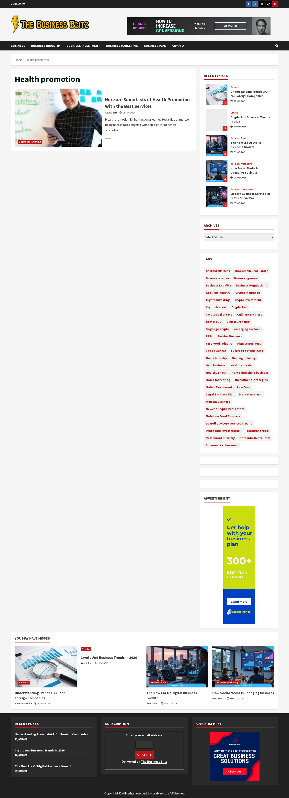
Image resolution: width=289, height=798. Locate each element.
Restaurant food (257, 431)
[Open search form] (276, 45)
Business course (217, 278)
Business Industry (46, 46)
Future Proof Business (247, 351)
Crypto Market (216, 307)
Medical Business (218, 402)
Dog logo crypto (217, 329)
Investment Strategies (251, 380)
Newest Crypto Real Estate (225, 409)
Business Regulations (251, 285)
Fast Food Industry (219, 343)
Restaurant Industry (220, 438)
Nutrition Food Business (223, 416)
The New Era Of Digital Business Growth (216, 145)
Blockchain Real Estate (251, 271)
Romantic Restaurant (255, 438)
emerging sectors (247, 329)
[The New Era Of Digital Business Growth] (177, 666)
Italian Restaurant (219, 387)
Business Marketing (122, 46)
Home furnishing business (250, 372)
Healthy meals (241, 365)
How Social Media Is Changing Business (216, 171)
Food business (216, 351)
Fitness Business (249, 343)
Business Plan (155, 46)
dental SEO (214, 322)
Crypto (178, 46)
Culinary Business (249, 314)
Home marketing (218, 380)
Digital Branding (238, 322)
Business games (245, 278)
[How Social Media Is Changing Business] (243, 666)
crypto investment (248, 300)
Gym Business (216, 365)
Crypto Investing (218, 300)
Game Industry (216, 358)
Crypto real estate (219, 314)
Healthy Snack (216, 372)
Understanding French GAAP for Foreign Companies (216, 94)
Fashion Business (230, 336)
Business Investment (83, 46)
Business (18, 46)
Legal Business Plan (220, 394)
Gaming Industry (244, 358)
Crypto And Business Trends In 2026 (216, 120)
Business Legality (218, 285)
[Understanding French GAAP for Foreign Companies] (46, 666)
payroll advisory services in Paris (229, 423)
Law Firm (243, 387)
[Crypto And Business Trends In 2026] (112, 649)
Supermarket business (222, 445)
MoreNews (157, 793)
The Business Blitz (154, 761)
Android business (218, 271)
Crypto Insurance (247, 293)
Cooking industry (218, 293)
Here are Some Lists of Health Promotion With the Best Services (58, 118)
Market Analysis (250, 394)
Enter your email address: (144, 748)
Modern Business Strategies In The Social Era (216, 196)
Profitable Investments (223, 431)
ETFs (209, 336)
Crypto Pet (239, 307)
